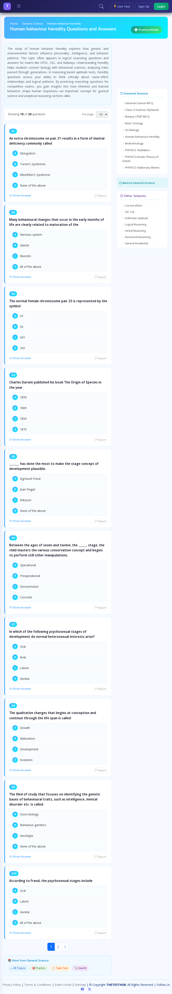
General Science (32, 24)
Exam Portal (63, 985)
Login (161, 6)
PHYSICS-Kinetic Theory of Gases (140, 159)
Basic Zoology (134, 123)
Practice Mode (148, 29)
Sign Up (143, 6)
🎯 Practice (38, 968)
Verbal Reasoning (135, 231)
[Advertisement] (142, 64)
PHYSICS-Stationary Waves (142, 167)
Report (101, 195)
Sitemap (80, 985)
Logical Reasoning (135, 224)
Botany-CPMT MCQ (137, 116)
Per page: (88, 114)
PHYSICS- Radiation (137, 150)
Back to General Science (138, 183)
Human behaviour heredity (142, 137)
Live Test (123, 6)
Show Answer (21, 195)
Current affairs (133, 205)
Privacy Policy (11, 985)
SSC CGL (129, 212)
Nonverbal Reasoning (137, 237)
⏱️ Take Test (60, 968)
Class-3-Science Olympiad (142, 110)
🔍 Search (80, 968)
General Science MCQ (139, 103)
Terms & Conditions (37, 985)
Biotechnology (134, 143)
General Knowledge (136, 243)
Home (14, 24)
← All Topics (17, 968)
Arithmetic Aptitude (136, 218)
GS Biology (132, 130)
